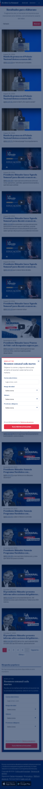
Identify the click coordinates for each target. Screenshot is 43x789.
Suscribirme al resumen (21, 427)
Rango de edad (9, 386)
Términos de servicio (27, 422)
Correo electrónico (10, 378)
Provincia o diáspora (11, 404)
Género (6, 395)
